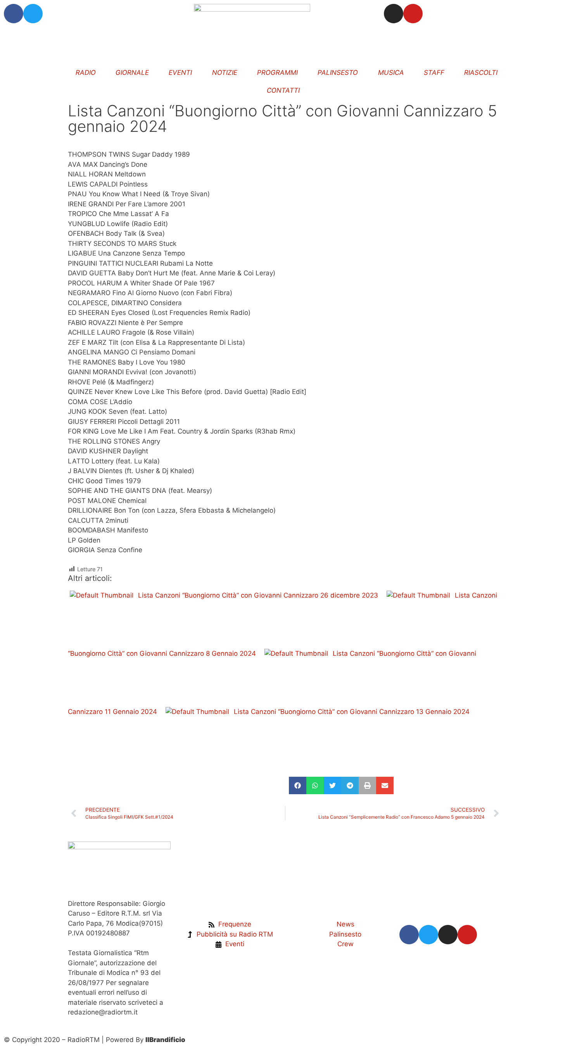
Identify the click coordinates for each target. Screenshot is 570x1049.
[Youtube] (413, 13)
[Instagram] (393, 13)
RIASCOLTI (481, 72)
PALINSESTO (338, 72)
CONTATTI (283, 90)
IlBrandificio (165, 1040)
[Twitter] (33, 13)
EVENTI (180, 72)
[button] (297, 785)
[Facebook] (13, 13)
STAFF (434, 72)
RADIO (86, 72)
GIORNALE (132, 72)
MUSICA (391, 72)
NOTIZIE (224, 72)
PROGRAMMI (277, 72)
